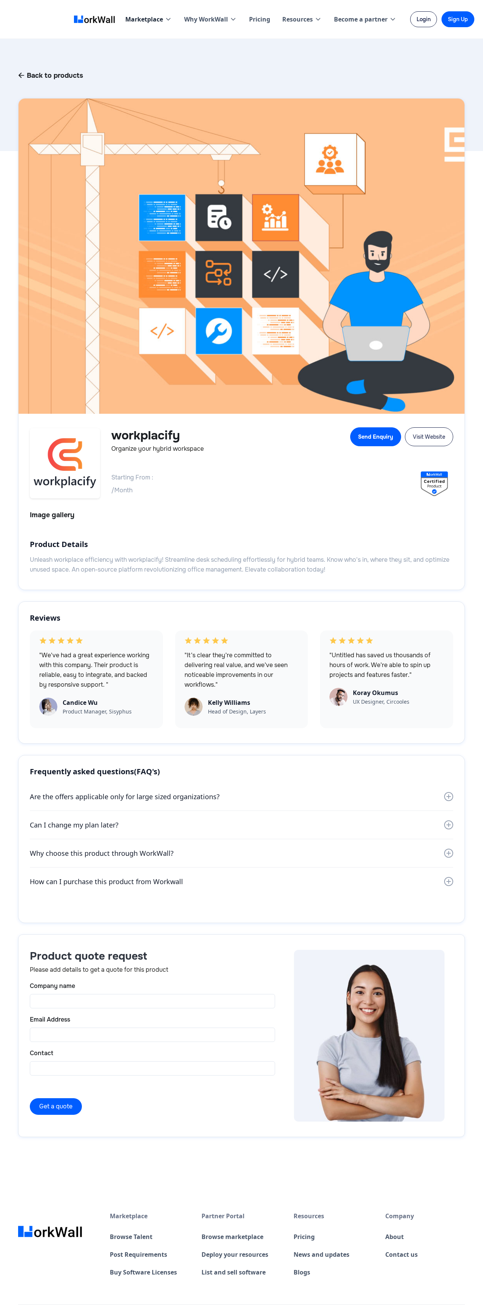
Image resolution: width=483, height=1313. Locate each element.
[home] (96, 19)
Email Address (50, 1019)
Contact (41, 1053)
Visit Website (429, 436)
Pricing (259, 19)
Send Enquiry (375, 436)
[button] (148, 19)
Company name (52, 985)
